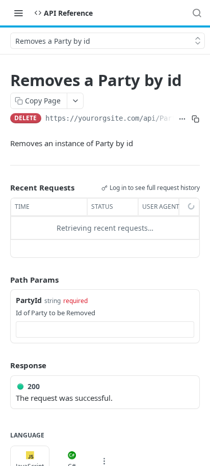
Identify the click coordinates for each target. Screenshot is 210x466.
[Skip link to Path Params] (3, 280)
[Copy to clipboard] (195, 119)
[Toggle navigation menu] (18, 13)
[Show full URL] (182, 119)
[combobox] (105, 329)
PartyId (29, 300)
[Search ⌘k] (197, 13)
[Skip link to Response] (3, 366)
